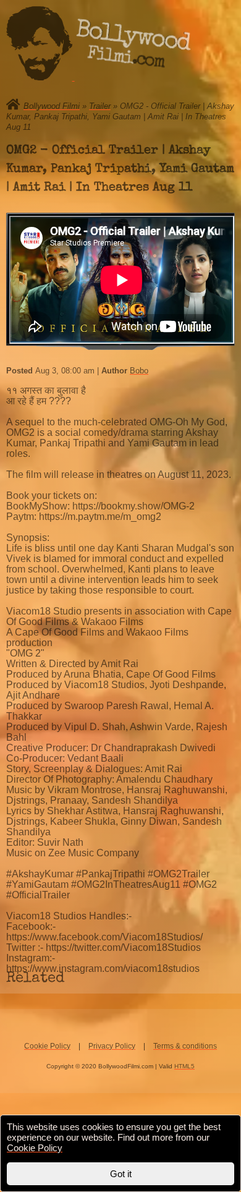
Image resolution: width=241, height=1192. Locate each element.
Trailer (100, 106)
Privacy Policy (111, 1046)
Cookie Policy (47, 1046)
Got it (121, 1174)
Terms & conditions (185, 1046)
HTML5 (184, 1066)
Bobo (139, 370)
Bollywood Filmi (51, 106)
